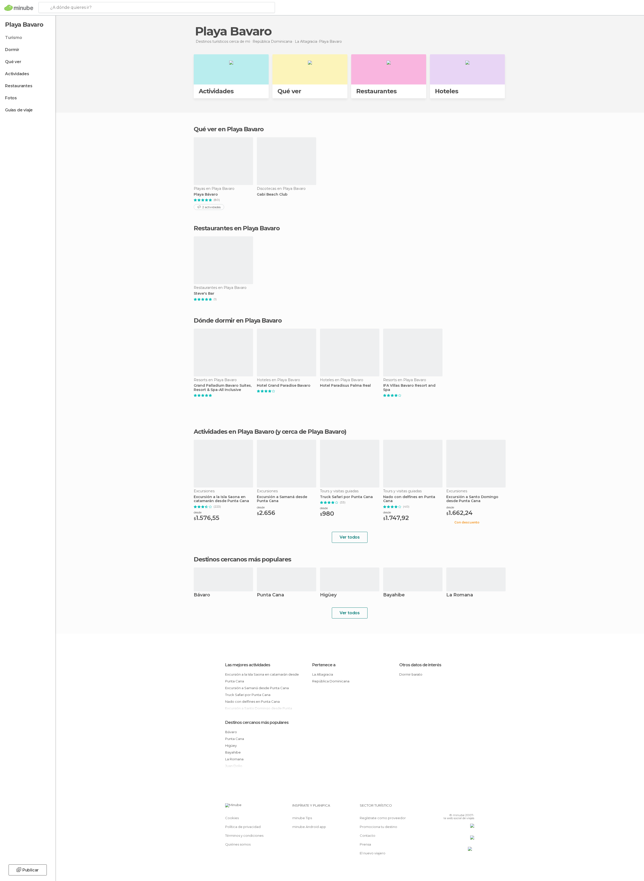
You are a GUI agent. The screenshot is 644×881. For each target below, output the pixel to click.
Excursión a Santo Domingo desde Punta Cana (472, 499)
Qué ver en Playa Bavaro (229, 129)
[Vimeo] (462, 807)
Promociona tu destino (378, 827)
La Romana (459, 595)
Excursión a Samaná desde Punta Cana (282, 499)
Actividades (17, 73)
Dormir (12, 49)
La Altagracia (322, 674)
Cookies (232, 818)
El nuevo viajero (372, 853)
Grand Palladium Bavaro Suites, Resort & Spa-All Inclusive (223, 387)
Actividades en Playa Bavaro (234, 432)
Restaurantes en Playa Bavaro (236, 228)
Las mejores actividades (247, 665)
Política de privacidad (243, 827)
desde (198, 512)
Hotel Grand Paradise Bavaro (283, 385)
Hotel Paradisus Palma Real (345, 385)
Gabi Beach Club (272, 194)
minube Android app (309, 827)
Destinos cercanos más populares (242, 559)
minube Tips (302, 818)
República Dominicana (330, 681)
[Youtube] (470, 807)
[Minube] (18, 7)
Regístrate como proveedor (383, 818)
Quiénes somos (238, 844)
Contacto (367, 835)
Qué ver (13, 61)
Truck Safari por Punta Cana (346, 497)
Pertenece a (323, 665)
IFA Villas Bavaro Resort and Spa (409, 387)
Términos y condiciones (244, 835)
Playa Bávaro (206, 194)
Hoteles (446, 91)
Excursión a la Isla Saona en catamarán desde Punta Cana (221, 499)
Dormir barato (410, 674)
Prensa (365, 844)
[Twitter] (454, 807)
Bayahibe (394, 595)
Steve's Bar (204, 293)
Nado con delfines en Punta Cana (409, 499)
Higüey (328, 595)
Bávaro (202, 595)
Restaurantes (18, 85)
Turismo (13, 37)
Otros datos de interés (420, 665)
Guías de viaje (19, 110)
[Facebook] (445, 807)
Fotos (11, 98)
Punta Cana (270, 595)
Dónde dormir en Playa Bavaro (237, 320)
